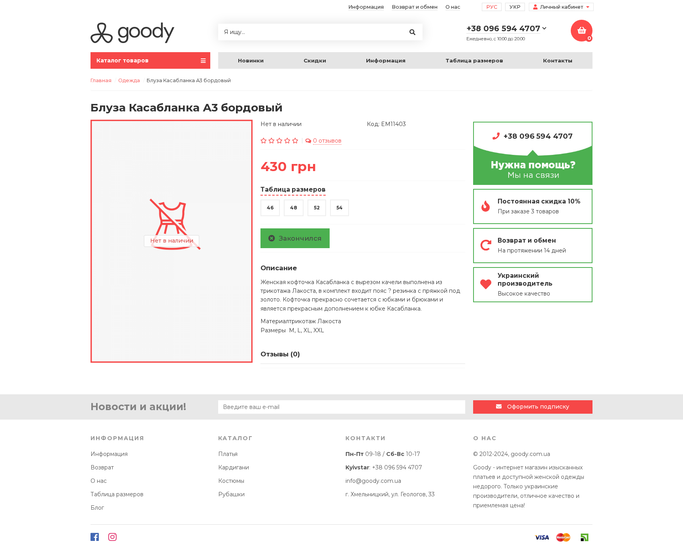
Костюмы (231, 480)
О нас (452, 7)
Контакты (557, 60)
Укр (515, 7)
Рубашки (231, 494)
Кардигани (233, 467)
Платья (228, 454)
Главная (101, 80)
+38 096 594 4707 (538, 136)
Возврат (102, 467)
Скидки (315, 60)
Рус (491, 7)
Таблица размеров (474, 60)
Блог (97, 507)
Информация (366, 7)
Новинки (251, 60)
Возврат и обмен (415, 7)
